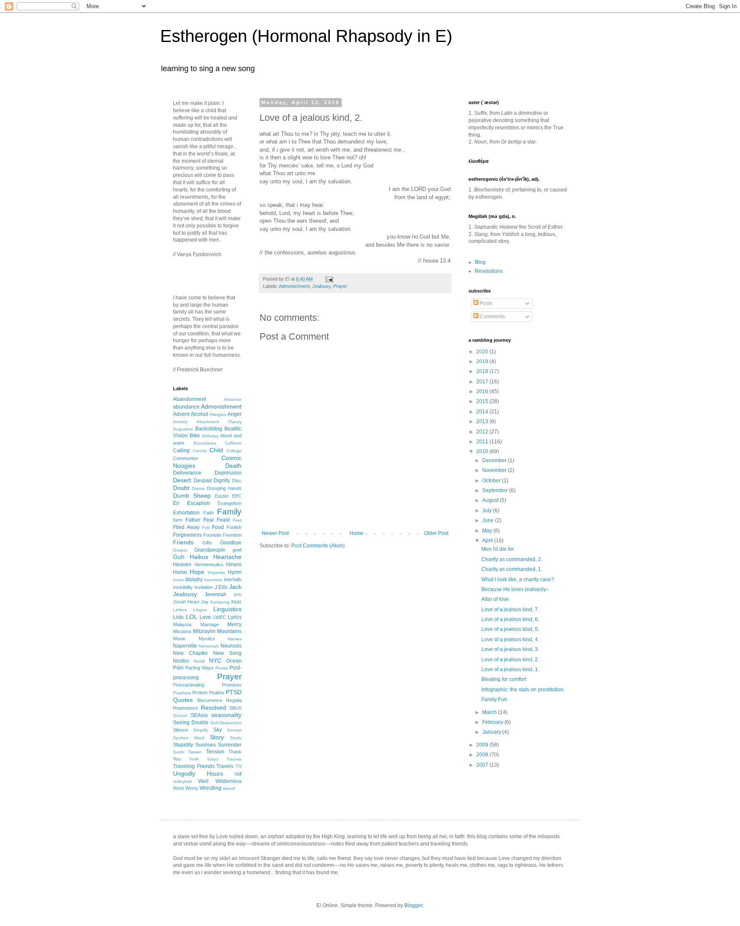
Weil (203, 781)
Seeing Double (191, 723)
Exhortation (186, 513)
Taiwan (195, 752)
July (487, 511)
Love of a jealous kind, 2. (510, 660)
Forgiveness (187, 535)
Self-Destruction (226, 722)
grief (237, 550)
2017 (482, 382)
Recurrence (209, 700)
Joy (205, 601)
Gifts (207, 542)
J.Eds (221, 587)
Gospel (180, 550)
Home (356, 533)
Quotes (183, 699)
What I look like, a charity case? (517, 579)
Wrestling (210, 788)
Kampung (220, 602)
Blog (480, 262)
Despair (203, 481)
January (492, 732)
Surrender (230, 745)
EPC (237, 496)
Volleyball (182, 781)
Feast (223, 520)
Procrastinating (188, 684)
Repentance (185, 708)
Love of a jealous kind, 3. (510, 649)
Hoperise (216, 572)
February (493, 722)
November (495, 470)
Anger (234, 414)
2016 (482, 391)
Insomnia (213, 579)
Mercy (234, 624)
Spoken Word (188, 737)
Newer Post (275, 533)
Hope (197, 571)
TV (239, 766)
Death (233, 465)
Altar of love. (495, 599)
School (180, 715)
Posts (485, 303)
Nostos (181, 661)
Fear (208, 520)
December (495, 460)
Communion (185, 458)
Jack (235, 586)
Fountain (212, 535)
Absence (233, 399)
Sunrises (205, 745)
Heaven (182, 565)
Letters (180, 609)
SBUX (235, 708)
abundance (186, 407)
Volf (238, 774)
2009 (482, 745)
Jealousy (321, 286)
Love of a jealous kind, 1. (510, 669)
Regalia (234, 700)
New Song (227, 653)
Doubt (181, 487)
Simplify (200, 730)
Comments (491, 317)
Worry (191, 788)
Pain (178, 668)
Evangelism (230, 503)
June (488, 520)
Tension (215, 752)
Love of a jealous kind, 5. (510, 629)
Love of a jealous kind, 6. (510, 619)
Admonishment (294, 286)
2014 (482, 412)
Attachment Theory (219, 421)
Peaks (221, 668)
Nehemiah (209, 646)
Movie (179, 638)
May (487, 531)
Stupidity (183, 745)
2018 (482, 371)
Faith (208, 512)
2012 (482, 432)
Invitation (203, 587)
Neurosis (231, 646)
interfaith (233, 579)
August (491, 500)
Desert (182, 480)
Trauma (234, 759)
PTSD (234, 692)
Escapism (198, 503)
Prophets (182, 692)
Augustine (183, 429)
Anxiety (180, 421)
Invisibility (183, 587)
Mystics (207, 638)
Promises (232, 684)
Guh (179, 556)
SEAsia (199, 715)
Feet (237, 520)
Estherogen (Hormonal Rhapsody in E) (306, 36)
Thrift (194, 759)
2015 (482, 401)
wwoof (229, 788)
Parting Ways (199, 667)
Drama (198, 488)
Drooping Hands (224, 488)
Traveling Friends (194, 766)
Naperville (185, 646)
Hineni (234, 565)
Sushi (178, 752)
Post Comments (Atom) (318, 546)
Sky (217, 730)
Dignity (222, 481)
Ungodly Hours (198, 773)
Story (217, 737)
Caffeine (233, 443)
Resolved (213, 707)
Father (192, 520)
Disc (237, 480)
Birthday (210, 435)
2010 (482, 451)
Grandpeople (209, 550)
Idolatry (194, 579)
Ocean (234, 661)
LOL (191, 616)
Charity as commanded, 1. (511, 569)
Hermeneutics (209, 564)
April (488, 541)
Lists (178, 617)
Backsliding (208, 429)
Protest (199, 692)
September (495, 490)
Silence (180, 729)
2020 (482, 352)
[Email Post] (328, 278)
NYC (215, 660)
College (234, 450)
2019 (482, 361)
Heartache (227, 556)
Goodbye (231, 543)
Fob (206, 527)
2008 (482, 755)
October (492, 481)
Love (205, 617)
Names (235, 638)
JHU (237, 594)
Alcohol (199, 414)
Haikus (199, 556)
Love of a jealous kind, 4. (510, 639)
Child (216, 450)
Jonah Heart (186, 601)
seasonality (226, 714)
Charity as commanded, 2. (511, 559)
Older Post (436, 533)
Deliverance (187, 473)
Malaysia (182, 624)
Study (236, 737)
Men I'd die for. (498, 549)
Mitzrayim (204, 631)
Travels (224, 766)
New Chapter (190, 653)
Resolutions (489, 271)
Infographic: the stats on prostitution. (523, 690)
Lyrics (235, 617)
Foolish (234, 527)
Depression (228, 473)
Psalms (216, 692)
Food (218, 527)
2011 (482, 442)
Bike (195, 436)
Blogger (413, 905)
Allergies (217, 414)
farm (177, 520)
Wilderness (228, 781)
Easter (222, 496)
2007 (482, 765)
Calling (181, 451)
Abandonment (189, 399)
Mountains (229, 631)
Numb (199, 661)
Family (229, 511)
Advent (181, 414)
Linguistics (227, 609)
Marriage (209, 624)
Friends (183, 542)
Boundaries (205, 443)
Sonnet (234, 730)
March (490, 712)
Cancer (200, 450)
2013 (482, 421)
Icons (178, 579)
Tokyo (212, 759)
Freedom (232, 535)
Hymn (235, 572)
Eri (176, 503)
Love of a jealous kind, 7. (510, 609)
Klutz (236, 601)
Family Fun (494, 699)
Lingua (200, 609)
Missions (182, 631)
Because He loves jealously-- (515, 589)
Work (178, 788)
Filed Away (186, 527)
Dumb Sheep (192, 495)
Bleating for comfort (503, 679)
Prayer (340, 286)
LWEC (219, 617)
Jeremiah (216, 594)
